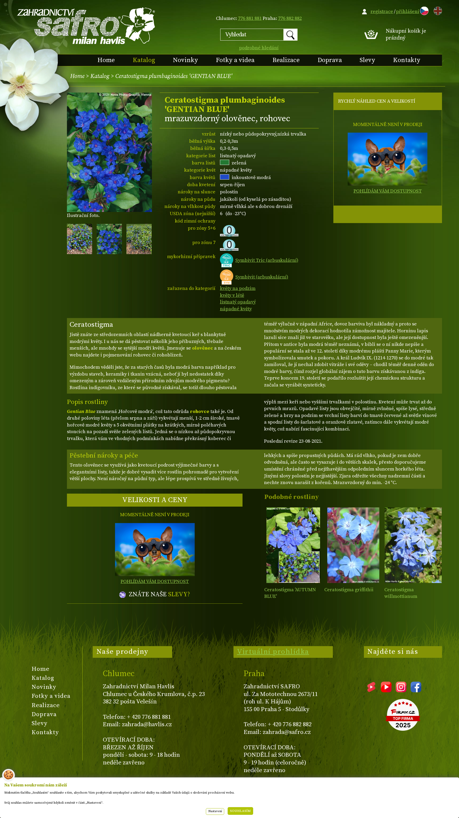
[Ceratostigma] (293, 545)
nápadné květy (236, 309)
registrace (382, 11)
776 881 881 (250, 18)
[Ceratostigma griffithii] (353, 545)
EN (437, 10)
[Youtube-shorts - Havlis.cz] (371, 690)
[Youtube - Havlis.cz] (386, 690)
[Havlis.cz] (86, 26)
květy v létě (232, 295)
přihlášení (407, 11)
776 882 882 (290, 18)
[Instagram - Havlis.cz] (401, 690)
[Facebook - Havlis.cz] (416, 690)
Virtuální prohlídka (273, 651)
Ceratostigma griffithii (348, 590)
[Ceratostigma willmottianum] (413, 545)
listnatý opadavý (238, 302)
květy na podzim (238, 288)
